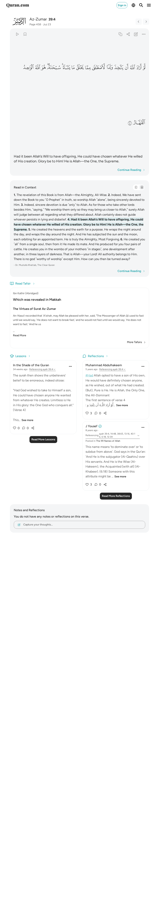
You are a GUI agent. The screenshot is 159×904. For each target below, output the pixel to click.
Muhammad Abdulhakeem (104, 365)
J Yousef (91, 426)
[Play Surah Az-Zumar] (17, 34)
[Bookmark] (25, 34)
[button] (144, 67)
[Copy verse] (120, 34)
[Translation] (142, 187)
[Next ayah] (146, 22)
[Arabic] (136, 187)
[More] (143, 34)
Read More (19, 335)
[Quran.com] (17, 5)
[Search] (141, 5)
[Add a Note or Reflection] (136, 34)
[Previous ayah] (139, 22)
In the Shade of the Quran (31, 365)
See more (27, 420)
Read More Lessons (43, 439)
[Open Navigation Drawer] (149, 5)
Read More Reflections (116, 496)
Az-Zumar (38, 19)
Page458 (35, 24)
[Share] (128, 34)
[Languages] (133, 5)
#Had (89, 375)
